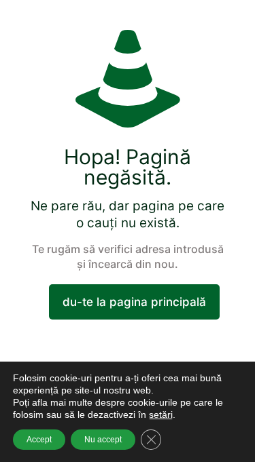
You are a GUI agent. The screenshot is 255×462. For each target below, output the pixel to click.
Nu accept (103, 439)
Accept (39, 439)
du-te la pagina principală (134, 302)
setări (161, 414)
